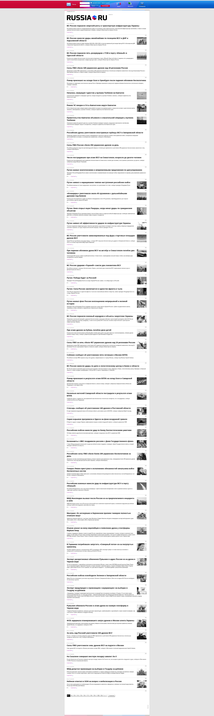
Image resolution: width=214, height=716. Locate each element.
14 (68, 86)
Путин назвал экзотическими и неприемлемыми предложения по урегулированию (104, 170)
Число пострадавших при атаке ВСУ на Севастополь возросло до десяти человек (104, 157)
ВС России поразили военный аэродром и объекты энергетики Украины (100, 316)
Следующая (111, 695)
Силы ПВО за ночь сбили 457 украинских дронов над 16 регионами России (101, 342)
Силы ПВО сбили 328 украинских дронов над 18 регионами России (97, 68)
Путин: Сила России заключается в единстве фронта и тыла (94, 289)
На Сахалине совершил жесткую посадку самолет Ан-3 (92, 656)
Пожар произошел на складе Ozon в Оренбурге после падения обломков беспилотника (106, 80)
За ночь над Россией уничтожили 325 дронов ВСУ (89, 633)
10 (98, 695)
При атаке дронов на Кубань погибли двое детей (89, 330)
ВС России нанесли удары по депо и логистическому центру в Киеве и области (103, 366)
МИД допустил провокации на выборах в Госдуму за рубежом (95, 669)
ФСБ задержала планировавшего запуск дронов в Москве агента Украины (100, 621)
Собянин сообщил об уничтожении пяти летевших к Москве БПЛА (97, 355)
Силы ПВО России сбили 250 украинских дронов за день (93, 145)
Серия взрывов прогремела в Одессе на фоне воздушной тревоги (97, 419)
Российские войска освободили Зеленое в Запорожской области (96, 575)
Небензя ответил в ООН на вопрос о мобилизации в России (94, 681)
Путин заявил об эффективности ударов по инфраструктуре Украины (99, 223)
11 (101, 695)
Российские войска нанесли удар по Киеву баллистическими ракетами (99, 430)
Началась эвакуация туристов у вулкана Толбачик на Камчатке (95, 93)
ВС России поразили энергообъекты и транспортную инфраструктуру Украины (103, 26)
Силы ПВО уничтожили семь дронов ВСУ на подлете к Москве (95, 645)
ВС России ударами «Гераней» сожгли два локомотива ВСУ (94, 265)
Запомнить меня (96, 3)
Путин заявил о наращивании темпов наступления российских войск (98, 182)
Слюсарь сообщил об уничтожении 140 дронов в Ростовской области (99, 408)
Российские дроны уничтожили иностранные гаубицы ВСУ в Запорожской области (105, 133)
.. (104, 695)
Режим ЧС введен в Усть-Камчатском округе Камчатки (91, 105)
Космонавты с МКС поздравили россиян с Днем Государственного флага (100, 441)
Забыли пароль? (106, 3)
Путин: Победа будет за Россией (81, 278)
